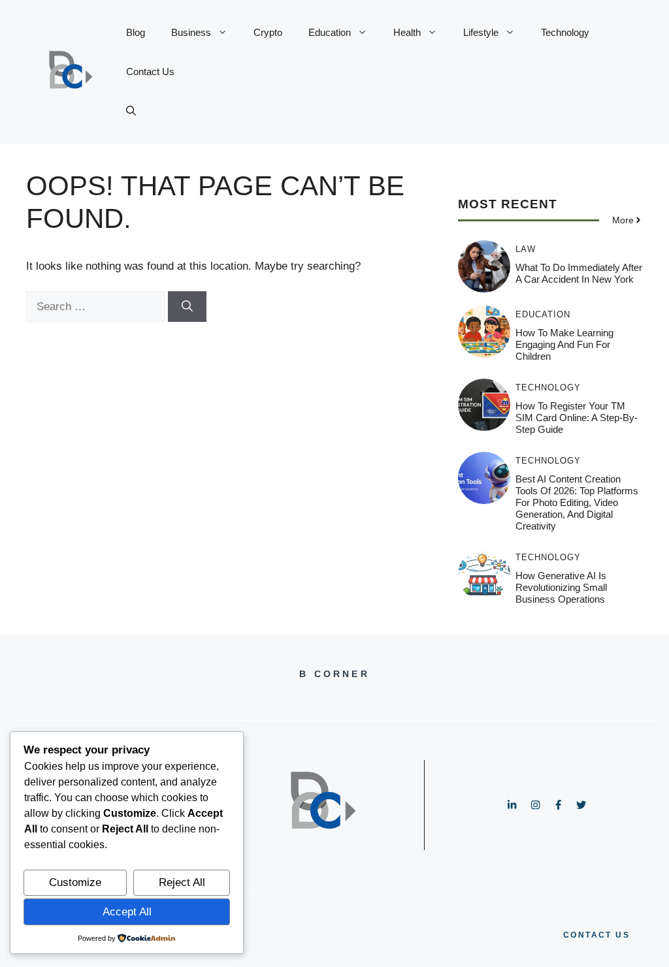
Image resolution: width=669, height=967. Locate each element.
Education (329, 32)
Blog (135, 32)
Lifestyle (480, 32)
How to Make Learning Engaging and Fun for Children (564, 344)
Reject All (182, 882)
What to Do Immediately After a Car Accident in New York (578, 273)
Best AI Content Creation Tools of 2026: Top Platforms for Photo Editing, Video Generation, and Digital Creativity (576, 502)
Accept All (127, 912)
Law (525, 249)
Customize (75, 882)
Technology (565, 32)
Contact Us (150, 71)
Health (407, 32)
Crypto (267, 32)
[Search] (187, 307)
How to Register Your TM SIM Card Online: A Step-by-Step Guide (576, 417)
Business (191, 32)
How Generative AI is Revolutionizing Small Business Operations (561, 587)
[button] (131, 111)
